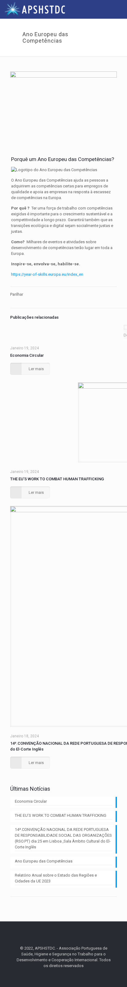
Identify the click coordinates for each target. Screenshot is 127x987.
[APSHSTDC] (35, 9)
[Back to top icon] (63, 934)
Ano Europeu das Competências (43, 861)
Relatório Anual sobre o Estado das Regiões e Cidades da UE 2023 (56, 878)
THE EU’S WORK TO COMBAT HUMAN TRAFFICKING (57, 479)
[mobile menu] (118, 9)
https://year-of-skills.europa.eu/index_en (47, 274)
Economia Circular (27, 355)
